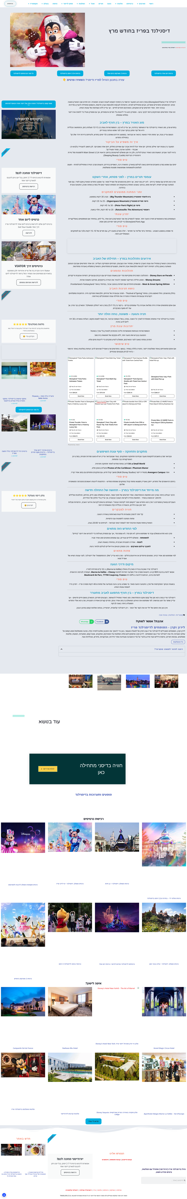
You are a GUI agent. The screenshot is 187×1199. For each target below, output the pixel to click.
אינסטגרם (105, 1160)
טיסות (55, 3)
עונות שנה (178, 47)
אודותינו (118, 1190)
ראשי (151, 3)
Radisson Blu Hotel (70, 1048)
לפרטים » (43, 401)
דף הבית (183, 47)
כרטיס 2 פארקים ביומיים (23, 978)
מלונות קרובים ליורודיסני (70, 1114)
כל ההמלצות (178, 642)
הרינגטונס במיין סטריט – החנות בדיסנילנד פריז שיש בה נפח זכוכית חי (11, 1174)
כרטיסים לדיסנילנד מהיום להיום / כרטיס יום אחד (117, 964)
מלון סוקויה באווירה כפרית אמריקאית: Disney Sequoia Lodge (117, 1113)
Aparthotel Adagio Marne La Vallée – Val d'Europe (164, 1114)
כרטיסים (130, 3)
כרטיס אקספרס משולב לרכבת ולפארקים (23, 885)
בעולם (46, 3)
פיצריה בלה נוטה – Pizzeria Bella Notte (43, 397)
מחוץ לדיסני (68, 3)
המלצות (82, 3)
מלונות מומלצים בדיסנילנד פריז (23, 1109)
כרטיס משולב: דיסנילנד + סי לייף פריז (70, 884)
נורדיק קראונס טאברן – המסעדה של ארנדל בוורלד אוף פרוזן (35, 1174)
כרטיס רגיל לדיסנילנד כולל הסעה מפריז (14, 452)
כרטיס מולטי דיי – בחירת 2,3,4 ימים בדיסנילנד (164, 898)
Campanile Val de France (23, 1048)
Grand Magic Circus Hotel (164, 1048)
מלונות (120, 3)
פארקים (142, 3)
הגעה (109, 3)
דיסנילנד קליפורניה (72, 1190)
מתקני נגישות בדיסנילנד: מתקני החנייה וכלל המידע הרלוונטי (14, 400)
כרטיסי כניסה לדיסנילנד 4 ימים (70, 964)
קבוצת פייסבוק (127, 1160)
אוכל (93, 3)
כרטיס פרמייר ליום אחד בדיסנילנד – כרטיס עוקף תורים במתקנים (43, 452)
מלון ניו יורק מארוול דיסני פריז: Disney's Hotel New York (117, 1044)
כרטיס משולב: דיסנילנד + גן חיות (117, 884)
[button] (102, 621)
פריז (94, 1190)
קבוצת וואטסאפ (115, 1160)
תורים (101, 3)
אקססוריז (34, 3)
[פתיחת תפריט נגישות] (4, 1195)
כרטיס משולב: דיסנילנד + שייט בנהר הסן (164, 964)
